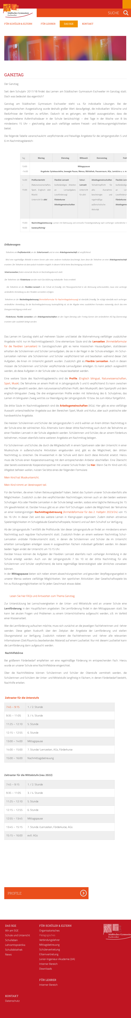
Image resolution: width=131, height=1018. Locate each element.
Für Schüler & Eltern (55, 925)
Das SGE (10, 925)
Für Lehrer (47, 980)
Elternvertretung (48, 954)
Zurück (9, 51)
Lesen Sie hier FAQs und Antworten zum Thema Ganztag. (41, 596)
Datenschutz (12, 1001)
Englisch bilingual (90, 378)
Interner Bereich (48, 964)
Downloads (45, 969)
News (8, 954)
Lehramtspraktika (15, 945)
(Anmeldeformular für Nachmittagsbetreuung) (58, 299)
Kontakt (11, 996)
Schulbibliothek (14, 950)
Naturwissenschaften (114, 378)
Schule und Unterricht (17, 935)
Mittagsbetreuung (49, 945)
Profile (15, 893)
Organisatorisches (49, 930)
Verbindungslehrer (49, 940)
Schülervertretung (49, 949)
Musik (15, 383)
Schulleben (11, 940)
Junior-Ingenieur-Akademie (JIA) (57, 959)
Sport (7, 383)
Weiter (121, 51)
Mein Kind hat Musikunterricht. (21, 477)
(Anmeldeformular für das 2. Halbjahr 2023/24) (90, 512)
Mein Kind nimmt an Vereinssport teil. (25, 485)
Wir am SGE (12, 930)
